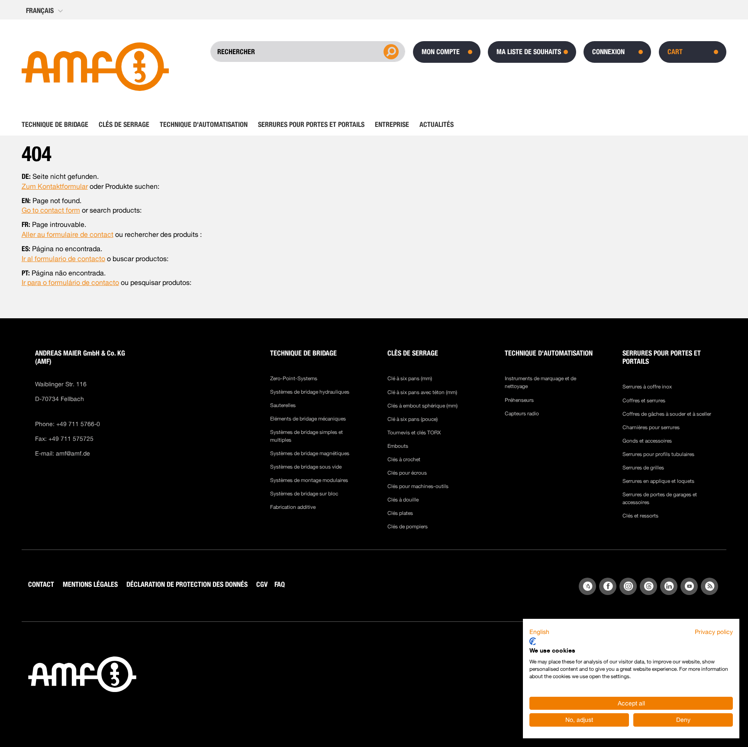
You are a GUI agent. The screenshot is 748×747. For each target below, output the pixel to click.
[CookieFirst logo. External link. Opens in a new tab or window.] (532, 641)
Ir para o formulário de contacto (70, 282)
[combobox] (298, 51)
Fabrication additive (293, 507)
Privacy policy (714, 631)
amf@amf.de (73, 453)
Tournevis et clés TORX (414, 433)
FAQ (279, 584)
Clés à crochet (403, 459)
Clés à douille (403, 500)
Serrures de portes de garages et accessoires (659, 498)
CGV (262, 584)
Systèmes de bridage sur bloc (304, 494)
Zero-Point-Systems (293, 378)
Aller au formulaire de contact (67, 234)
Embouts (397, 446)
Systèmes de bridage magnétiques (309, 453)
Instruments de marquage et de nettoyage (540, 382)
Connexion (608, 52)
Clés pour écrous (407, 473)
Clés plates (400, 513)
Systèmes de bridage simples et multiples (306, 436)
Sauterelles (283, 405)
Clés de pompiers (407, 527)
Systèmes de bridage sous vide (306, 467)
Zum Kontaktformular (55, 186)
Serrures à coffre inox (647, 387)
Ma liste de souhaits (529, 52)
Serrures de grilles (643, 468)
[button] (45, 10)
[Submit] (390, 51)
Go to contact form (51, 210)
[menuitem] (58, 125)
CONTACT (41, 584)
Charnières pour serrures (651, 427)
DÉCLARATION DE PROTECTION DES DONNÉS (187, 584)
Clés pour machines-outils (417, 486)
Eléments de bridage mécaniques (308, 419)
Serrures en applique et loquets (658, 481)
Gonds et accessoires (647, 441)
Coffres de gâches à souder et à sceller (666, 414)
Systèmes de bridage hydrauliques (309, 392)
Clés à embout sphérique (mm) (422, 406)
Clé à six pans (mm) (409, 378)
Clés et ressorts (640, 516)
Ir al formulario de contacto (63, 259)
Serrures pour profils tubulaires (658, 454)
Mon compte (441, 52)
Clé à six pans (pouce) (412, 419)
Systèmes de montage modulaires (309, 480)
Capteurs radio (522, 414)
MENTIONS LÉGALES (90, 584)
